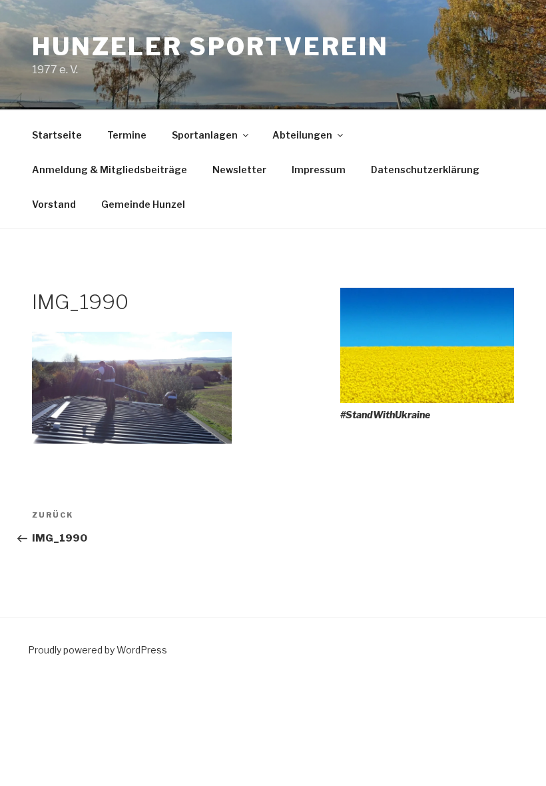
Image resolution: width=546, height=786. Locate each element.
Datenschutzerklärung (425, 169)
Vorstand (54, 204)
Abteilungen (302, 135)
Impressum (319, 169)
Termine (126, 135)
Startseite (57, 135)
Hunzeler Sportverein (210, 46)
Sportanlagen (205, 135)
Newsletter (239, 169)
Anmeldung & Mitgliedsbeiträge (109, 169)
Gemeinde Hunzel (143, 204)
